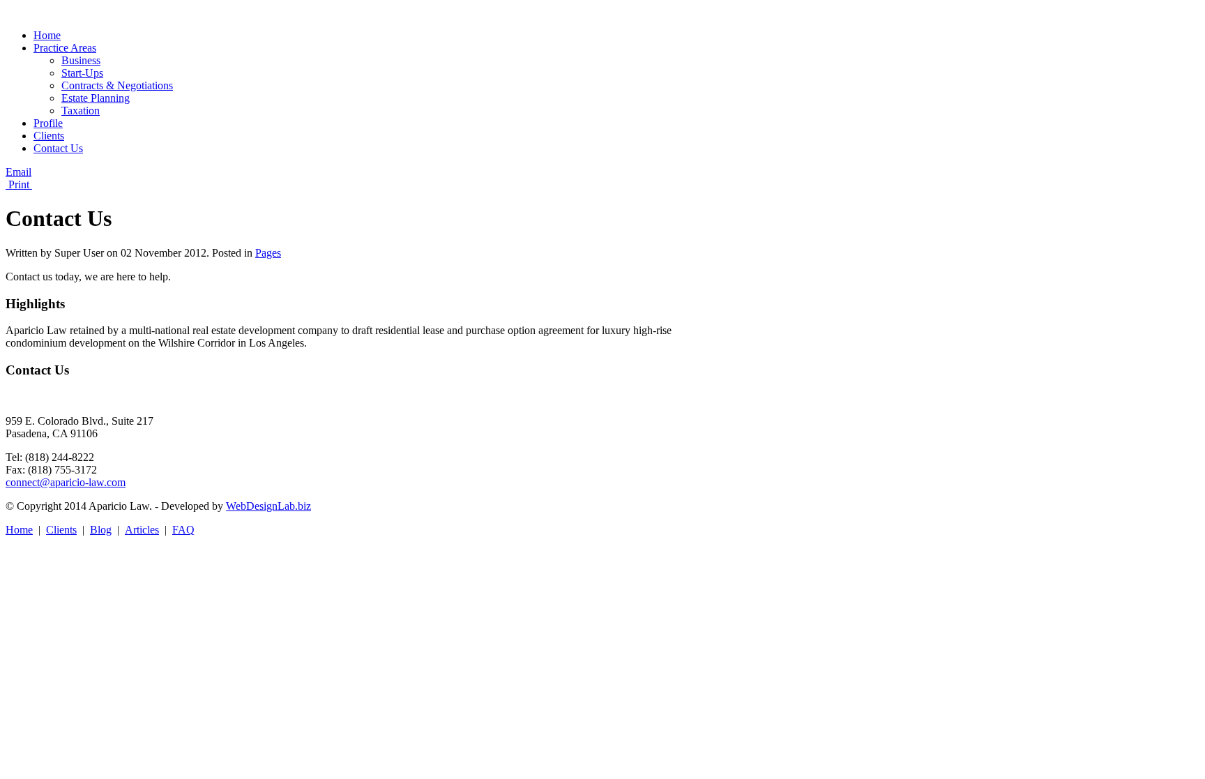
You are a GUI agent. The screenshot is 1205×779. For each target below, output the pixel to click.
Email (18, 172)
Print (19, 184)
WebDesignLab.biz (268, 506)
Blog (101, 530)
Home (19, 530)
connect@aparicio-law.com (66, 482)
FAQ (183, 530)
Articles (142, 530)
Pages (268, 253)
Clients (61, 530)
